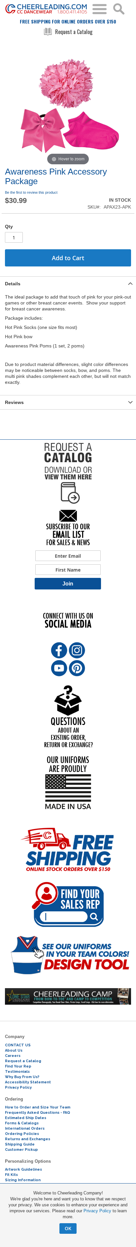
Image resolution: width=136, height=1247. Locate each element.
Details (12, 283)
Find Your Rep (18, 1066)
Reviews (14, 402)
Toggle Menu (99, 9)
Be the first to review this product (31, 192)
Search (118, 9)
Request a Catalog (73, 32)
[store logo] (46, 9)
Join (67, 583)
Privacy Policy (97, 1210)
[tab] (68, 283)
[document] (68, 1212)
